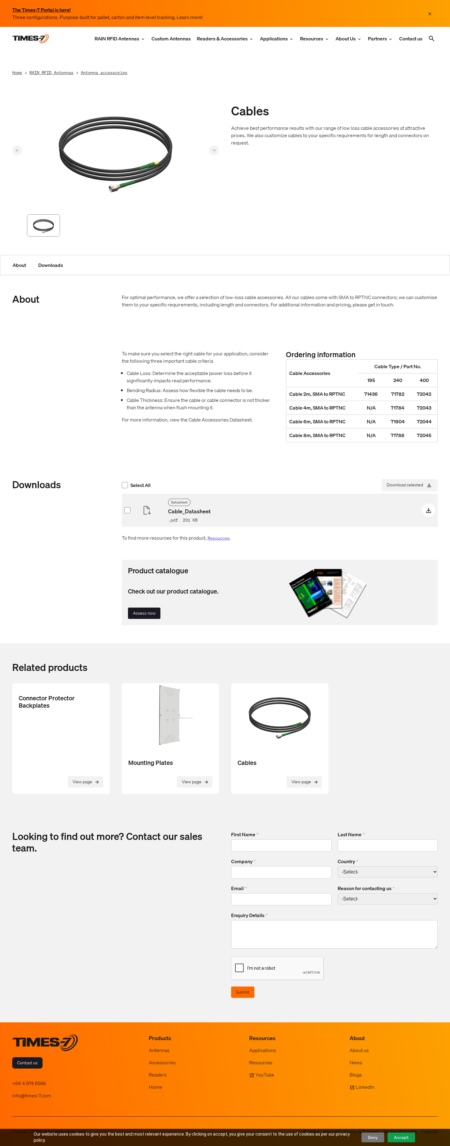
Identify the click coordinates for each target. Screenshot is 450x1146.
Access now (144, 613)
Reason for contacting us (366, 888)
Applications (274, 39)
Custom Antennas (171, 39)
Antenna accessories (104, 72)
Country (348, 861)
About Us (346, 39)
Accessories (162, 1062)
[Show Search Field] (432, 38)
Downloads (50, 265)
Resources (311, 39)
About (19, 265)
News (356, 1062)
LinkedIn (365, 1087)
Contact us (410, 39)
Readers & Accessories (222, 39)
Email (239, 888)
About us (359, 1050)
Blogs (356, 1075)
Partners (377, 39)
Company (243, 861)
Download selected (405, 484)
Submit (242, 992)
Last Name (351, 834)
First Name (244, 834)
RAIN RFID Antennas (117, 39)
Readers (158, 1075)
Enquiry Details (249, 915)
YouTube (264, 1075)
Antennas (159, 1050)
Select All (140, 485)
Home (17, 72)
